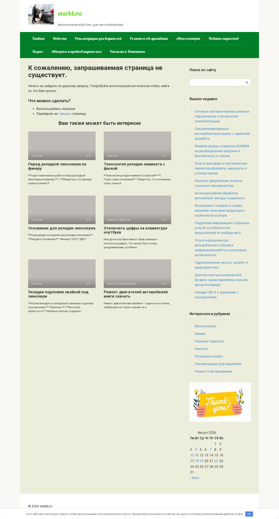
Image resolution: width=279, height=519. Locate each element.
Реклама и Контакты (127, 51)
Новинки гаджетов (224, 38)
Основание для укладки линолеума (61, 228)
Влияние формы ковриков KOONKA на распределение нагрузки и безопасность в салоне (222, 151)
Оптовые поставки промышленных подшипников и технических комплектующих (222, 116)
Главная (38, 38)
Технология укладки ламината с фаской (134, 166)
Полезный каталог (209, 356)
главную (64, 114)
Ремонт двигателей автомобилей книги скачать (136, 294)
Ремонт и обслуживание (149, 38)
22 (216, 461)
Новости (60, 38)
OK (249, 514)
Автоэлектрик (188, 38)
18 (197, 461)
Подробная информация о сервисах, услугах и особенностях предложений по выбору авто (222, 228)
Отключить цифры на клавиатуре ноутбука (135, 230)
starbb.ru (70, 13)
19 (201, 461)
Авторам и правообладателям (76, 51)
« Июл (194, 478)
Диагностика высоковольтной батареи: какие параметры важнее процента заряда (221, 280)
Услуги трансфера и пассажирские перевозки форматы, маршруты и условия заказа (221, 168)
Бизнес (37, 51)
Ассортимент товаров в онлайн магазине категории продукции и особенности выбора (220, 210)
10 (192, 455)
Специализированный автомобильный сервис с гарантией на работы (222, 134)
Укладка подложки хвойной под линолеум (58, 294)
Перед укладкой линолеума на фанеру (57, 166)
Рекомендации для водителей (98, 38)
